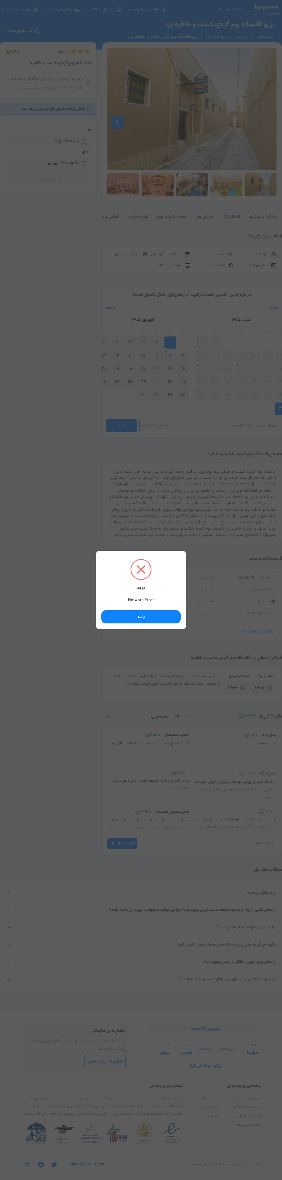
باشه (141, 617)
